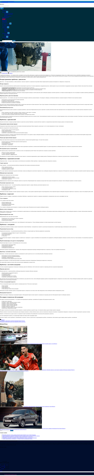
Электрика (4, 37)
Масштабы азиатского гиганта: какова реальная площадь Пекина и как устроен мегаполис (19, 434)
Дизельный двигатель (8, 14)
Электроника (6, 38)
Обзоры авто (4, 20)
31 (0, 469)
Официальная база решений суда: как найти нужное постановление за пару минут (17, 436)
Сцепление (6, 31)
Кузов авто (4, 18)
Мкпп (5, 30)
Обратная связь (5, 2)
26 (3, 468)
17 (0, 467)
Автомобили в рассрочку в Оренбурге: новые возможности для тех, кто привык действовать (19, 437)
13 (4, 466)
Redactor (10, 73)
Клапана (6, 15)
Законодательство (5, 17)
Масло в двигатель (7, 16)
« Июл (1, 470)
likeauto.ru (2, 4)
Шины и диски (7, 35)
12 (3, 466)
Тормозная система (5, 25)
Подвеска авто (7, 34)
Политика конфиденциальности (8, 1)
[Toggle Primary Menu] (1, 8)
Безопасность (4, 10)
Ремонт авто (4, 21)
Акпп (5, 28)
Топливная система (5, 23)
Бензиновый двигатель (8, 13)
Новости (3, 19)
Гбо (5, 24)
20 (4, 467)
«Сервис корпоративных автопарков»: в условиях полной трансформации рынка (17, 438)
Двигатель (4, 12)
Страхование (4, 22)
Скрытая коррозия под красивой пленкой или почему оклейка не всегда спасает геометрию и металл (21, 435)
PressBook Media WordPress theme (10, 474)
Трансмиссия (4, 27)
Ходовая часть (4, 33)
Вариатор (6, 29)
